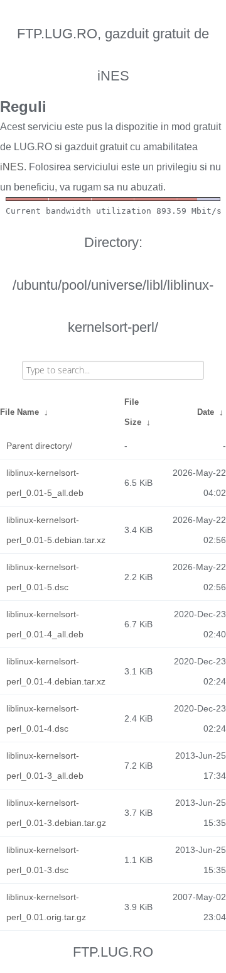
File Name (19, 412)
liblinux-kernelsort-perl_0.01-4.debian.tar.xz (55, 671)
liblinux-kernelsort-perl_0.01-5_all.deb (44, 483)
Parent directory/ (39, 446)
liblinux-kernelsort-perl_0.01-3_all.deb (44, 765)
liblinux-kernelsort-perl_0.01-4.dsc (42, 718)
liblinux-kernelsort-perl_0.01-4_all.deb (44, 624)
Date (205, 412)
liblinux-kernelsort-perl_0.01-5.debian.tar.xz (55, 530)
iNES (12, 167)
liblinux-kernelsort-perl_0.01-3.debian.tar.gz (56, 813)
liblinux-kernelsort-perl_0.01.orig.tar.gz (46, 907)
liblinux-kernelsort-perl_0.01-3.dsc (42, 860)
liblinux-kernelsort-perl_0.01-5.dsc (42, 577)
